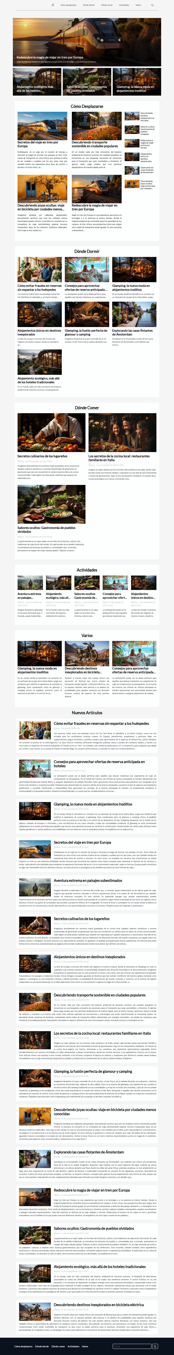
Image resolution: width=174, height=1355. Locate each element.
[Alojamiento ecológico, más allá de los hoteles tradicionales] (40, 361)
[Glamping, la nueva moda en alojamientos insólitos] (134, 269)
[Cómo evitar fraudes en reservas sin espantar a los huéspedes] (40, 269)
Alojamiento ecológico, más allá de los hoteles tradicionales (35, 90)
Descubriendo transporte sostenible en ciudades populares (95, 144)
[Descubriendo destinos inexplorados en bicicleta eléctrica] (132, 116)
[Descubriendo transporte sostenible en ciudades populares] (97, 126)
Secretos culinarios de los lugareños (42, 456)
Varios (138, 4)
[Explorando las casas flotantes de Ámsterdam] (132, 170)
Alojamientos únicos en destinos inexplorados (146, 157)
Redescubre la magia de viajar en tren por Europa (50, 57)
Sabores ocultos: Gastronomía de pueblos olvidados (87, 88)
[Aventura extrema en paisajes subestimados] (30, 582)
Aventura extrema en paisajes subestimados (29, 597)
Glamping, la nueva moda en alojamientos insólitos (135, 88)
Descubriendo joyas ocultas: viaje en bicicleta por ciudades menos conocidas (41, 209)
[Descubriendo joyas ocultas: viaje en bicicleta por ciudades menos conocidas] (42, 189)
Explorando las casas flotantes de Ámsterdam (147, 169)
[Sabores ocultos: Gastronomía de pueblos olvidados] (132, 129)
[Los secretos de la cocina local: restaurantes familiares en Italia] (122, 432)
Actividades (124, 4)
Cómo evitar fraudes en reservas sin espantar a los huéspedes (40, 287)
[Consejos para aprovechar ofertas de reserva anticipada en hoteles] (87, 269)
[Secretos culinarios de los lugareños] (51, 432)
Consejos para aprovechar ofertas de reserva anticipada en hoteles (87, 289)
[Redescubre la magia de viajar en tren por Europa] (87, 41)
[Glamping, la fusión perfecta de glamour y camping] (87, 314)
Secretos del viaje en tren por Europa (82, 842)
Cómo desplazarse (68, 4)
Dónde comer (107, 4)
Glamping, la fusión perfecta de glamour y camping (86, 332)
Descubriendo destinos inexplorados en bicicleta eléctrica (147, 118)
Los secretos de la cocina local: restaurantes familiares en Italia (102, 1033)
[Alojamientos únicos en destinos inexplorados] (132, 157)
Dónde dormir (89, 4)
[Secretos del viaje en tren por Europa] (42, 126)
